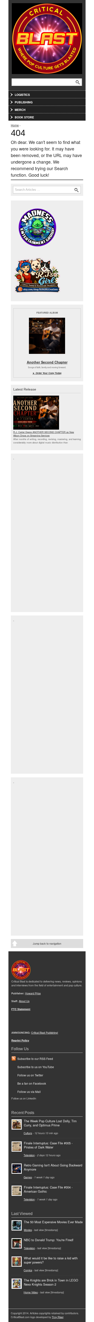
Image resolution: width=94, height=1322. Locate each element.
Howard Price (33, 993)
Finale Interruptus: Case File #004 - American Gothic (48, 1189)
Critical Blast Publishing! (44, 1032)
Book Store (24, 117)
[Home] (47, 37)
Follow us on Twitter (30, 1075)
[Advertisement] (32, 532)
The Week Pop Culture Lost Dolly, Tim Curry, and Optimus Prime (50, 1123)
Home (15, 125)
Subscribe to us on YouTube (35, 1067)
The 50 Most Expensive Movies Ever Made (53, 1222)
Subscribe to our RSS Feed (35, 1058)
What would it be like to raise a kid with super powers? (51, 1260)
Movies (28, 1230)
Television (29, 1155)
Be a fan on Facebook (31, 1083)
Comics (28, 1270)
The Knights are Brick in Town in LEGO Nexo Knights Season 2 (51, 1282)
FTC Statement (20, 1009)
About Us (24, 1001)
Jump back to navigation (47, 943)
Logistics (22, 94)
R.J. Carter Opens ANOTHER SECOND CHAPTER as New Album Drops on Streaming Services (43, 433)
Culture (28, 1133)
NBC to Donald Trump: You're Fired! (49, 1240)
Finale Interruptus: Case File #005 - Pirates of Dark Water (48, 1145)
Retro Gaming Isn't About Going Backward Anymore (53, 1167)
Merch (20, 110)
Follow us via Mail (29, 1091)
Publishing (24, 102)
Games (28, 1177)
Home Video (31, 1292)
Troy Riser (57, 1317)
